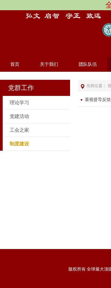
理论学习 (19, 102)
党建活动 (19, 116)
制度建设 (19, 143)
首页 (14, 64)
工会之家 (19, 130)
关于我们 (49, 64)
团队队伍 (88, 64)
